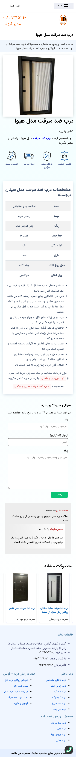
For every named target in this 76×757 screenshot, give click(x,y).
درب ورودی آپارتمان (53, 378)
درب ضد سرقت (42, 138)
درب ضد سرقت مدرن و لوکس (31, 386)
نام (66, 420)
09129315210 (14, 20)
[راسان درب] (63, 25)
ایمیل (65, 435)
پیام (66, 450)
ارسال (59, 495)
